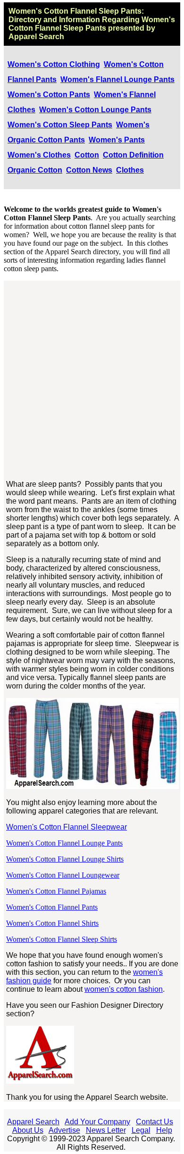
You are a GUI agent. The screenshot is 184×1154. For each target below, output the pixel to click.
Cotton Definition (133, 155)
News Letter (106, 1130)
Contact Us (154, 1122)
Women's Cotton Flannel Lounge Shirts (65, 859)
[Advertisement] (92, 381)
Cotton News (89, 170)
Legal (141, 1130)
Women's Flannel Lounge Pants (117, 79)
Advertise (64, 1130)
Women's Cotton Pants (49, 95)
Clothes (130, 170)
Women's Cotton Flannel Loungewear (62, 875)
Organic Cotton (35, 170)
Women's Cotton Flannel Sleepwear (66, 827)
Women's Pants (117, 140)
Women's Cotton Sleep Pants (60, 125)
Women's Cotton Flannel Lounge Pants (64, 843)
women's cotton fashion (123, 989)
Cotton (87, 155)
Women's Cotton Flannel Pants (52, 907)
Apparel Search (33, 1122)
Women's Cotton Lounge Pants (95, 110)
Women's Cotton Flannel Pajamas (56, 891)
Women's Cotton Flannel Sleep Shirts (61, 939)
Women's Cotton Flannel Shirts (52, 923)
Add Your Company (97, 1122)
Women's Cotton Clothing (54, 64)
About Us (27, 1130)
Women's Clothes (39, 155)
